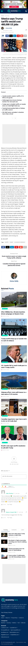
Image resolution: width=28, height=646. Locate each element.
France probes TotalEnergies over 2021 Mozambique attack (17, 556)
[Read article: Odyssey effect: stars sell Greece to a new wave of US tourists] (14, 381)
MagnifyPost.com (5, 634)
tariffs (6, 242)
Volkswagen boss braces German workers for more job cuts (12, 100)
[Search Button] (26, 11)
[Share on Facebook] (7, 36)
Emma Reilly (9, 28)
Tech (19, 622)
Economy (7, 15)
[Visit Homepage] (14, 11)
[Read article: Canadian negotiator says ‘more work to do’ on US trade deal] (14, 408)
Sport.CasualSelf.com (15, 630)
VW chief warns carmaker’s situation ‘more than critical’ (13, 113)
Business (3, 622)
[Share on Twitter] (11, 36)
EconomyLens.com (10, 642)
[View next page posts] (15, 118)
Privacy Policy (14, 617)
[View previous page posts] (12, 118)
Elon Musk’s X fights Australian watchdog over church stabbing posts (18, 542)
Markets (14, 622)
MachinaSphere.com (14, 632)
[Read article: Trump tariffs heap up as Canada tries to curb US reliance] (14, 328)
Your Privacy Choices (6, 612)
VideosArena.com (5, 637)
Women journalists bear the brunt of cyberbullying (16, 549)
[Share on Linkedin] (14, 36)
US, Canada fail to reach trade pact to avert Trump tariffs (14, 366)
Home (2, 15)
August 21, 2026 (5, 423)
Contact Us (21, 617)
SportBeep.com (4, 632)
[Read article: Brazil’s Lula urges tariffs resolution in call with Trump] (14, 435)
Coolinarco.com (4, 627)
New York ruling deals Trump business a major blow (17, 534)
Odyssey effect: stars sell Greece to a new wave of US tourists (13, 393)
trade (11, 242)
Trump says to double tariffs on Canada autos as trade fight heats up (14, 105)
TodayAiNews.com (14, 634)
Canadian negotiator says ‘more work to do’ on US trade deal (14, 420)
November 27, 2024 (7, 30)
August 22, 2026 (5, 369)
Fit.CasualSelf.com (5, 630)
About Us (8, 617)
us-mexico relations (20, 242)
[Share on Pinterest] (18, 36)
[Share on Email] (21, 36)
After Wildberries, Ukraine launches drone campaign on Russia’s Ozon (13, 313)
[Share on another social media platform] (25, 36)
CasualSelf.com (13, 627)
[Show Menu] (2, 11)
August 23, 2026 (5, 316)
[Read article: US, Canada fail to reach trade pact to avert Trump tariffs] (14, 354)
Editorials (23, 622)
